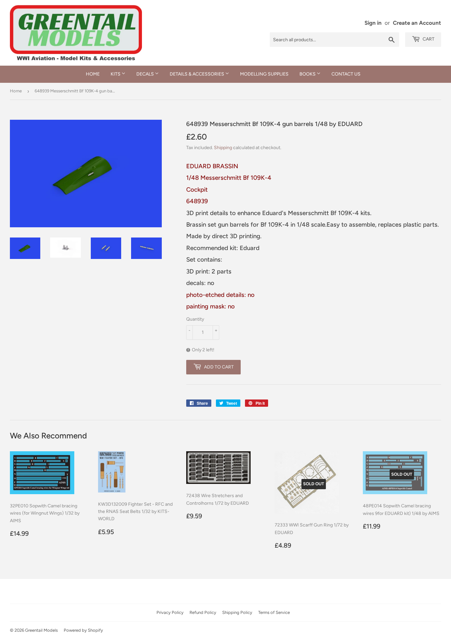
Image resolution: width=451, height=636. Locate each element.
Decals (145, 74)
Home (93, 74)
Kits (116, 74)
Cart (428, 39)
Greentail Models (41, 630)
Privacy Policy (170, 612)
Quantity (195, 319)
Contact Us (346, 74)
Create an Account (417, 22)
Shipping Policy (237, 612)
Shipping (223, 147)
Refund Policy (203, 612)
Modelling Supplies (264, 74)
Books (308, 74)
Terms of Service (274, 612)
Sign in (373, 22)
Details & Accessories (197, 74)
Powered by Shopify (83, 630)
